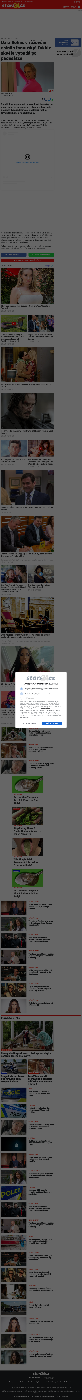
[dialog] (41, 700)
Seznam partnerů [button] (45, 708)
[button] (41, 698)
